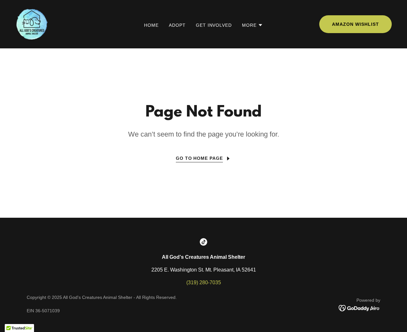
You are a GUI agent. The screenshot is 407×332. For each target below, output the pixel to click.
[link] (31, 23)
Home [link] (151, 25)
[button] (252, 25)
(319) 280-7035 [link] (203, 282)
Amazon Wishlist (355, 24)
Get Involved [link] (214, 25)
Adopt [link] (177, 25)
